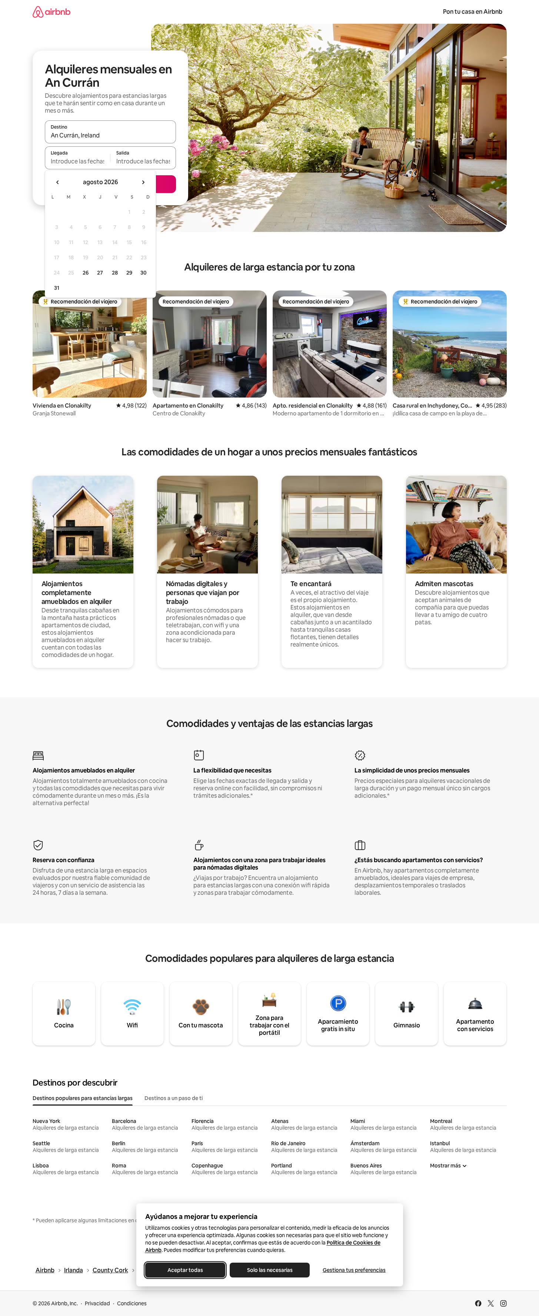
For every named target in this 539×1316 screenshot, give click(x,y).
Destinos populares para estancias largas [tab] (83, 1098)
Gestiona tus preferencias (354, 1270)
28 (115, 272)
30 (143, 272)
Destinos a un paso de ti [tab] (173, 1098)
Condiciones (132, 1303)
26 (86, 272)
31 (56, 288)
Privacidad (97, 1303)
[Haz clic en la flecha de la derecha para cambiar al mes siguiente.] (143, 182)
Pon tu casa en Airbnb (472, 12)
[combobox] (110, 135)
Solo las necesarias (269, 1270)
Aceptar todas (185, 1270)
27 (100, 272)
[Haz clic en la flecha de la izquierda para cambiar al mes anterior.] (58, 182)
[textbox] (77, 161)
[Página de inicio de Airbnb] (51, 11)
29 (129, 272)
